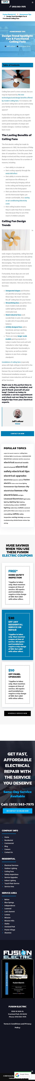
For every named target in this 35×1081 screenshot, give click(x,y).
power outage (18, 511)
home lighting (23, 483)
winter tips (26, 520)
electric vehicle (18, 480)
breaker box (16, 453)
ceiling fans (23, 453)
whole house (17, 520)
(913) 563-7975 (19, 6)
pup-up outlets (26, 511)
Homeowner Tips (17, 31)
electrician (8, 479)
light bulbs (26, 499)
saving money (17, 517)
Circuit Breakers (17, 456)
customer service (17, 459)
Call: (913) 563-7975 (17, 804)
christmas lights (8, 456)
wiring (6, 523)
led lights (20, 495)
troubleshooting (8, 520)
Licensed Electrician (13, 498)
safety (16, 513)
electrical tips (20, 471)
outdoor (16, 505)
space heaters (27, 517)
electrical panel (9, 467)
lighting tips (15, 502)
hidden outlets (15, 483)
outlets (21, 507)
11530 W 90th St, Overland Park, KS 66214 (17, 1012)
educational (27, 459)
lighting (6, 502)
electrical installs (21, 462)
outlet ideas (14, 508)
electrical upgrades (15, 476)
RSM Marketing (21, 1078)
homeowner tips (11, 486)
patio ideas (11, 511)
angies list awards (8, 453)
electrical (9, 462)
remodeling (8, 514)
